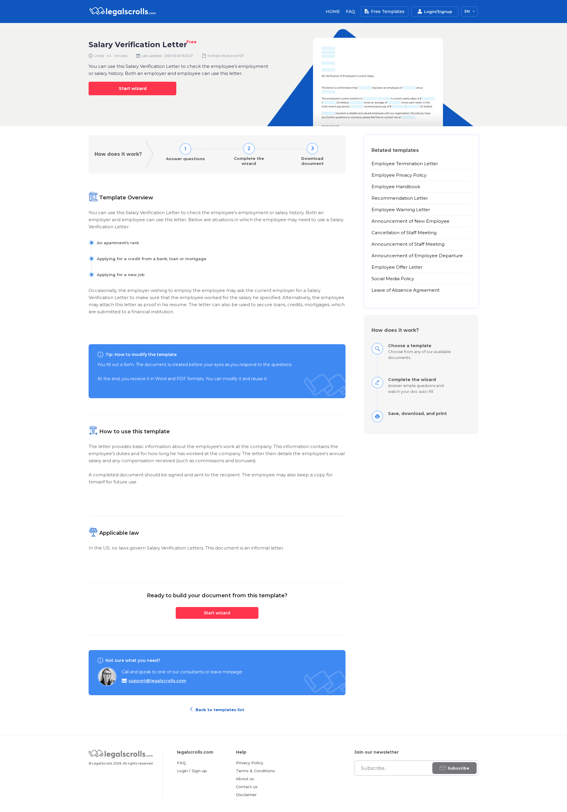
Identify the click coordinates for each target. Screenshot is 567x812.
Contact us (247, 786)
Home (333, 11)
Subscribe (458, 768)
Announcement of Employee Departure (417, 255)
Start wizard (132, 88)
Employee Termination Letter (405, 163)
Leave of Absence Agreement (405, 290)
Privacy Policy (249, 762)
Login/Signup (438, 11)
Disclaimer (246, 794)
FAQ (350, 11)
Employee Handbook (396, 186)
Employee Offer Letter (397, 267)
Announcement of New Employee (410, 221)
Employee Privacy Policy (399, 175)
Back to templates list (219, 709)
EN (468, 11)
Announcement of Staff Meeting (408, 244)
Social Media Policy (393, 278)
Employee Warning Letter (401, 209)
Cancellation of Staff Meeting (404, 232)
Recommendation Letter (400, 198)
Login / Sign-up (192, 770)
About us (245, 778)
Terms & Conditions (255, 770)
